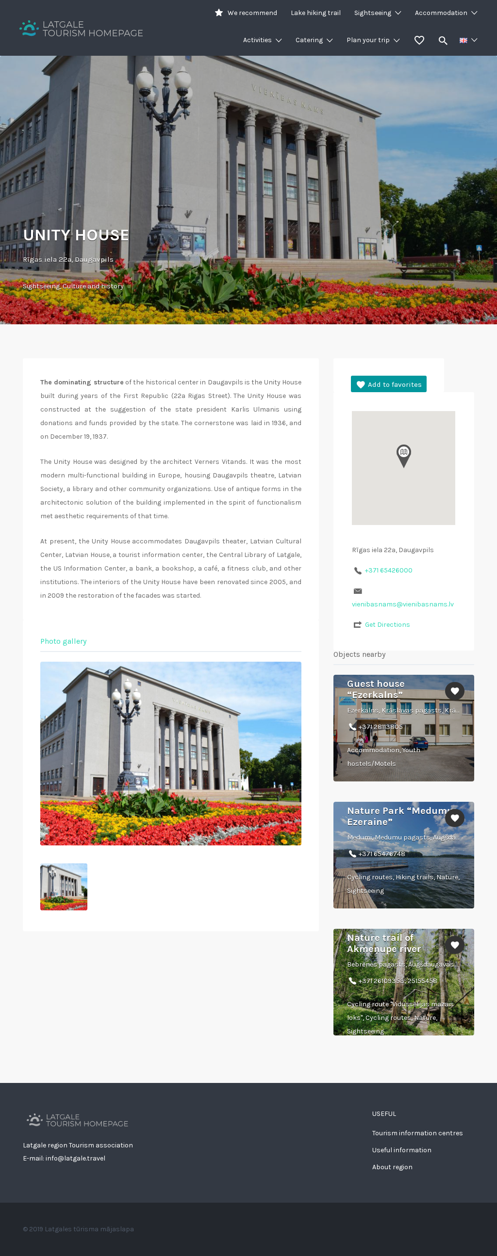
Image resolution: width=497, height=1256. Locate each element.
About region (392, 1167)
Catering (309, 40)
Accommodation (441, 13)
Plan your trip (368, 40)
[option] (170, 753)
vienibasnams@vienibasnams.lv (403, 604)
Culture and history (93, 286)
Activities (257, 40)
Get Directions (387, 624)
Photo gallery (63, 641)
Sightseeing (372, 13)
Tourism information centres (417, 1133)
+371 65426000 (389, 570)
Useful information (401, 1150)
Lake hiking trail (316, 13)
